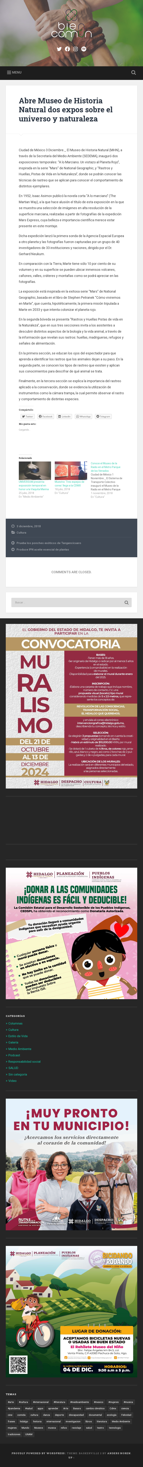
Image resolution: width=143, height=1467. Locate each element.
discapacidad (76, 1414)
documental (95, 1414)
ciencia (125, 1408)
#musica (128, 1402)
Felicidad (126, 1414)
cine (10, 1414)
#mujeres (113, 1402)
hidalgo (24, 1421)
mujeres (12, 1427)
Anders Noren (119, 1453)
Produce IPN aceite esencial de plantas (43, 549)
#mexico (98, 1402)
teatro (100, 1427)
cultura (34, 1414)
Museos (38, 1427)
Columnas (15, 1023)
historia (37, 1421)
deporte (59, 1414)
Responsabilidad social (24, 1061)
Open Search (133, 72)
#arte (11, 1402)
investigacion (73, 1421)
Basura (77, 1408)
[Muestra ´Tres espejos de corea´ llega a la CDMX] (71, 470)
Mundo (25, 1427)
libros (88, 1421)
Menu (17, 72)
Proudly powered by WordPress (38, 1453)
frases (11, 1421)
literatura (102, 1421)
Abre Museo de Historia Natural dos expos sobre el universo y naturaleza (66, 109)
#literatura (59, 1402)
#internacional (41, 1402)
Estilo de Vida (18, 1036)
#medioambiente (79, 1402)
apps (40, 1408)
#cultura (23, 1402)
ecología (111, 1414)
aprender (53, 1408)
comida (21, 1414)
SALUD (13, 1068)
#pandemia (14, 1408)
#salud (29, 1408)
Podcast (14, 1055)
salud (89, 1427)
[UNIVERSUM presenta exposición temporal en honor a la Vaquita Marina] (35, 470)
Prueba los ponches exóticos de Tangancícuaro (49, 543)
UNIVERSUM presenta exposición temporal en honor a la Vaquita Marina (34, 485)
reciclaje (76, 1427)
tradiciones (14, 1434)
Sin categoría (17, 1074)
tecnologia (115, 1427)
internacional (54, 1421)
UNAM (28, 1434)
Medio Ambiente (19, 1049)
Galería (13, 1042)
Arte (65, 1408)
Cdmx (113, 1408)
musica (52, 1427)
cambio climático (95, 1408)
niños (64, 1427)
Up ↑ (71, 1457)
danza (46, 1414)
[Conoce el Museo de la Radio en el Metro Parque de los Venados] (109, 480)
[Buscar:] (71, 602)
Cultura (21, 532)
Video (12, 1081)
